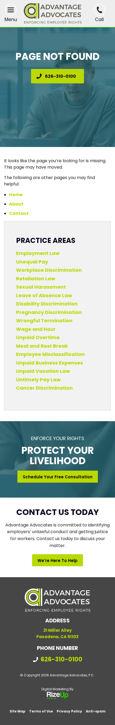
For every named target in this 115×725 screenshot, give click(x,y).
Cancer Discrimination (44, 388)
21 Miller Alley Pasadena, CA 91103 (57, 633)
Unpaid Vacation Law (43, 371)
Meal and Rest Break (42, 346)
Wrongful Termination (44, 320)
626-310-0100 (60, 76)
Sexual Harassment (41, 287)
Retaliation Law (35, 278)
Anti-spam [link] (96, 711)
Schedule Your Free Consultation (58, 477)
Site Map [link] (17, 711)
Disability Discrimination (47, 303)
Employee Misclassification (50, 354)
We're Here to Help (57, 560)
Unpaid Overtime (38, 337)
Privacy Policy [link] (69, 711)
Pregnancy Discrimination (49, 312)
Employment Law (38, 253)
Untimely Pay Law (38, 379)
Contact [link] (19, 213)
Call (99, 19)
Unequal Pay (32, 261)
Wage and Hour (36, 329)
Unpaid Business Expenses (49, 362)
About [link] (16, 204)
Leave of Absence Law (44, 295)
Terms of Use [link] (41, 711)
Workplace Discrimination (49, 270)
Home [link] (15, 195)
